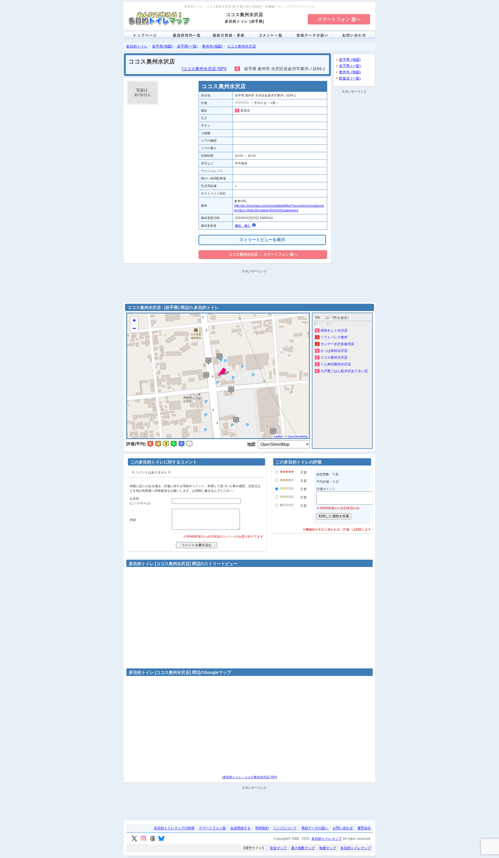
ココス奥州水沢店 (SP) (204, 69)
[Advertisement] (354, 173)
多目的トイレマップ (326, 839)
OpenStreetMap (298, 436)
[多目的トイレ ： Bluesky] (161, 840)
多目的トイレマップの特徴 (174, 828)
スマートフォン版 (212, 828)
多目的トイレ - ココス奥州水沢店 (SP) (249, 777)
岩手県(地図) (162, 46)
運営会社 (364, 828)
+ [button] (134, 320)
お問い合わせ (343, 828)
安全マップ (278, 848)
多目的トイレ (137, 46)
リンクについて (285, 828)
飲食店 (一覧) (350, 78)
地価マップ (327, 848)
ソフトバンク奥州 (331, 337)
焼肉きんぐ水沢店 (331, 330)
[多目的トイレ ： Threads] (152, 840)
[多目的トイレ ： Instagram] (143, 840)
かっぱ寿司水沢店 (331, 351)
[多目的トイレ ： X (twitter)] (134, 840)
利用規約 (262, 828)
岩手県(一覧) (187, 46)
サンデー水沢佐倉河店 (335, 344)
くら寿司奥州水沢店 (333, 364)
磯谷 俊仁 (243, 226)
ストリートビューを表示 (262, 239)
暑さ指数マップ (303, 848)
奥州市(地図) (212, 46)
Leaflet (278, 436)
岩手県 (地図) (350, 59)
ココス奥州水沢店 (241, 46)
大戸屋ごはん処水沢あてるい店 (342, 371)
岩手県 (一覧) (350, 66)
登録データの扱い (314, 828)
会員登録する (240, 828)
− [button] (134, 328)
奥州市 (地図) (350, 72)
